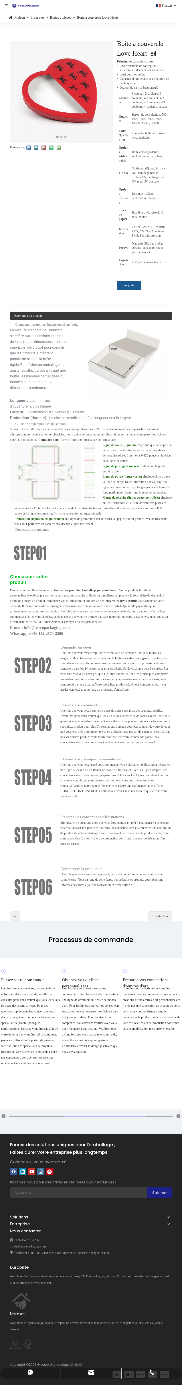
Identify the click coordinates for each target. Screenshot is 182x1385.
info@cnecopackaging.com (29, 1246)
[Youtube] (31, 1171)
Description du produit (28, 315)
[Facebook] (13, 1171)
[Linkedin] (22, 1171)
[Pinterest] (49, 1171)
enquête (129, 285)
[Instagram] (40, 1171)
